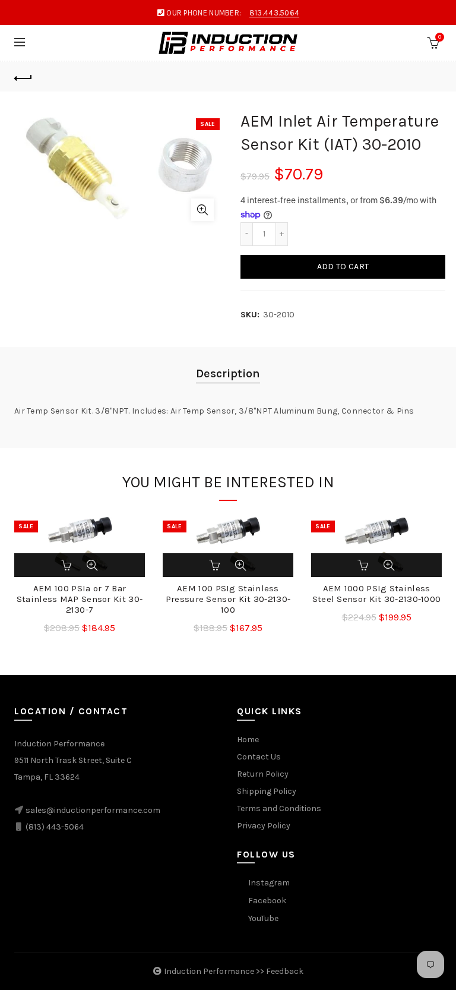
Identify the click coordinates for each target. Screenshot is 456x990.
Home (248, 739)
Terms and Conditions (279, 808)
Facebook (267, 901)
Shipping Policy (266, 791)
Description (228, 373)
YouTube (263, 918)
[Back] (23, 77)
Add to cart (343, 266)
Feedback (284, 971)
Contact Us (259, 757)
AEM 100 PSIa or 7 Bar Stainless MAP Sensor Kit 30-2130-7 (79, 599)
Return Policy (263, 774)
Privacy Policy (263, 826)
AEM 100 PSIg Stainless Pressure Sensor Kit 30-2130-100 (228, 599)
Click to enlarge (202, 209)
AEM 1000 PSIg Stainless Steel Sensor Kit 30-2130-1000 (376, 593)
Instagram (269, 883)
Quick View (92, 565)
